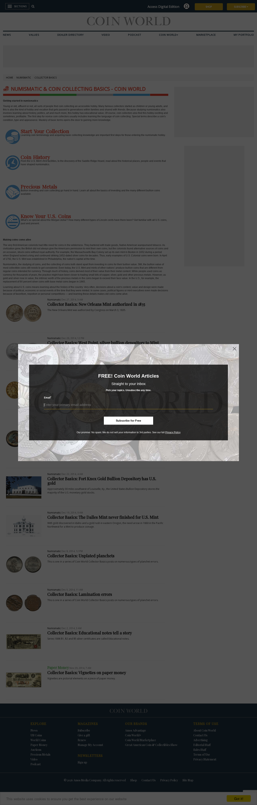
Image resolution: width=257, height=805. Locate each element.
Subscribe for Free (128, 420)
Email (47, 397)
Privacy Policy (173, 432)
